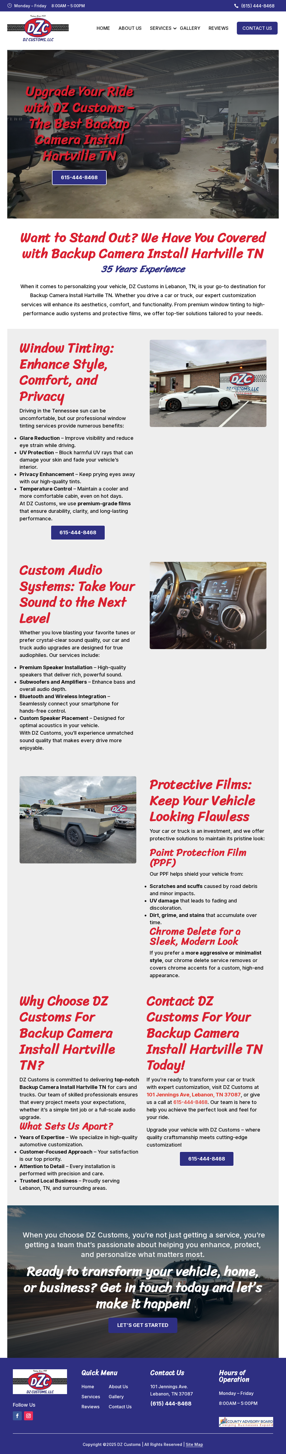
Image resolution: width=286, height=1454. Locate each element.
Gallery (190, 28)
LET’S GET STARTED (142, 1325)
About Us (130, 28)
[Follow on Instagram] (28, 1415)
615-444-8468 (79, 177)
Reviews (218, 28)
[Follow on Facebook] (17, 1415)
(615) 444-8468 (258, 6)
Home (103, 28)
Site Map (194, 1444)
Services (160, 28)
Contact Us (257, 28)
